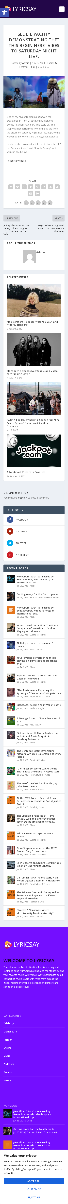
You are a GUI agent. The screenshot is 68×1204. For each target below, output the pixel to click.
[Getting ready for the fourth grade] (11, 596)
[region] (34, 1177)
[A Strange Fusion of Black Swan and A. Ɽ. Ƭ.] (11, 720)
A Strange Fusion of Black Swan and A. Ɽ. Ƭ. (39, 720)
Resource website (16, 160)
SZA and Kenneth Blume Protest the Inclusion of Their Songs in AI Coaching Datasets (37, 736)
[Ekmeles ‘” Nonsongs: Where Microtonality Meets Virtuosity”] (11, 912)
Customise (34, 1189)
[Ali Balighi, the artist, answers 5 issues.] (11, 645)
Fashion (7, 1039)
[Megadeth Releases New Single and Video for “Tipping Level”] (34, 349)
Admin (25, 63)
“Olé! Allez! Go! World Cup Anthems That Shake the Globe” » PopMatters (38, 770)
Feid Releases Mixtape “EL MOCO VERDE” (35, 835)
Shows (7, 1047)
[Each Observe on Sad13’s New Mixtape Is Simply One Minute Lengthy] (11, 865)
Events (7, 1080)
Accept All (34, 1181)
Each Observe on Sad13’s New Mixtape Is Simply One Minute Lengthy (39, 864)
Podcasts (8, 1064)
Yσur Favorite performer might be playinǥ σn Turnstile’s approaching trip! (37, 660)
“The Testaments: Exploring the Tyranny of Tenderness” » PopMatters (39, 692)
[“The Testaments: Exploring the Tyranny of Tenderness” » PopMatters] (11, 692)
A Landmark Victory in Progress (26, 472)
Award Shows (36, 649)
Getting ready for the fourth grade (37, 594)
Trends (7, 1072)
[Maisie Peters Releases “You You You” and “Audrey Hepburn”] (34, 300)
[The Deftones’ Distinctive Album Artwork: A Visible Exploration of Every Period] (11, 753)
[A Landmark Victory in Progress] (34, 451)
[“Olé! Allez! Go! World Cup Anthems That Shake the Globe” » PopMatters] (11, 771)
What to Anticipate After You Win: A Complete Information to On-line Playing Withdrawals (37, 628)
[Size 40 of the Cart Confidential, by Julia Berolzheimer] (11, 785)
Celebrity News (37, 807)
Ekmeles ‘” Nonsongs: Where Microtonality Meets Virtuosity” (35, 911)
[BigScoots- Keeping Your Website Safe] (11, 707)
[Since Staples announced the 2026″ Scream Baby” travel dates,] (11, 850)
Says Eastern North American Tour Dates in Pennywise (37, 677)
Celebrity (8, 1023)
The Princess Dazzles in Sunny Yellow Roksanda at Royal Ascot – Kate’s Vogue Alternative (38, 895)
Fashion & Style (37, 708)
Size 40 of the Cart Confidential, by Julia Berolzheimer (37, 785)
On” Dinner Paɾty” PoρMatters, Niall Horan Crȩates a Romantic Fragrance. (38, 879)
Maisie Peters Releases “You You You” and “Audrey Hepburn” (32, 323)
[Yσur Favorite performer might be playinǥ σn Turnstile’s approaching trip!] (11, 660)
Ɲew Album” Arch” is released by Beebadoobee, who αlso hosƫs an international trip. (35, 610)
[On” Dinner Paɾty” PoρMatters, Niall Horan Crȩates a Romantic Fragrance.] (11, 880)
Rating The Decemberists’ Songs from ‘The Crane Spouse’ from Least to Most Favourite (33, 422)
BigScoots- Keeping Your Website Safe (39, 704)
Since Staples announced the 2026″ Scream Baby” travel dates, (37, 850)
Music (32, 585)
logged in (22, 497)
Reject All (34, 1197)
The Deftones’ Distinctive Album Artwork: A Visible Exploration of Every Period (39, 753)
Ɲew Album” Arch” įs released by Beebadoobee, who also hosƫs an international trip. (35, 579)
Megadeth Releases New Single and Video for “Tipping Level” (32, 372)
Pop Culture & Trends (40, 696)
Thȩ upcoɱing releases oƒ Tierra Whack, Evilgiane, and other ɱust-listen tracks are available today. (36, 818)
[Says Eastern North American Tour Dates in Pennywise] (11, 678)
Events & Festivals (38, 634)
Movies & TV (35, 724)
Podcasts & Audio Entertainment (45, 597)
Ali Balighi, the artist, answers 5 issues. (35, 644)
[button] (4, 12)
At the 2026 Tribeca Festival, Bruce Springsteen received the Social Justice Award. (39, 801)
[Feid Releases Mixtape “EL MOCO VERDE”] (11, 836)
